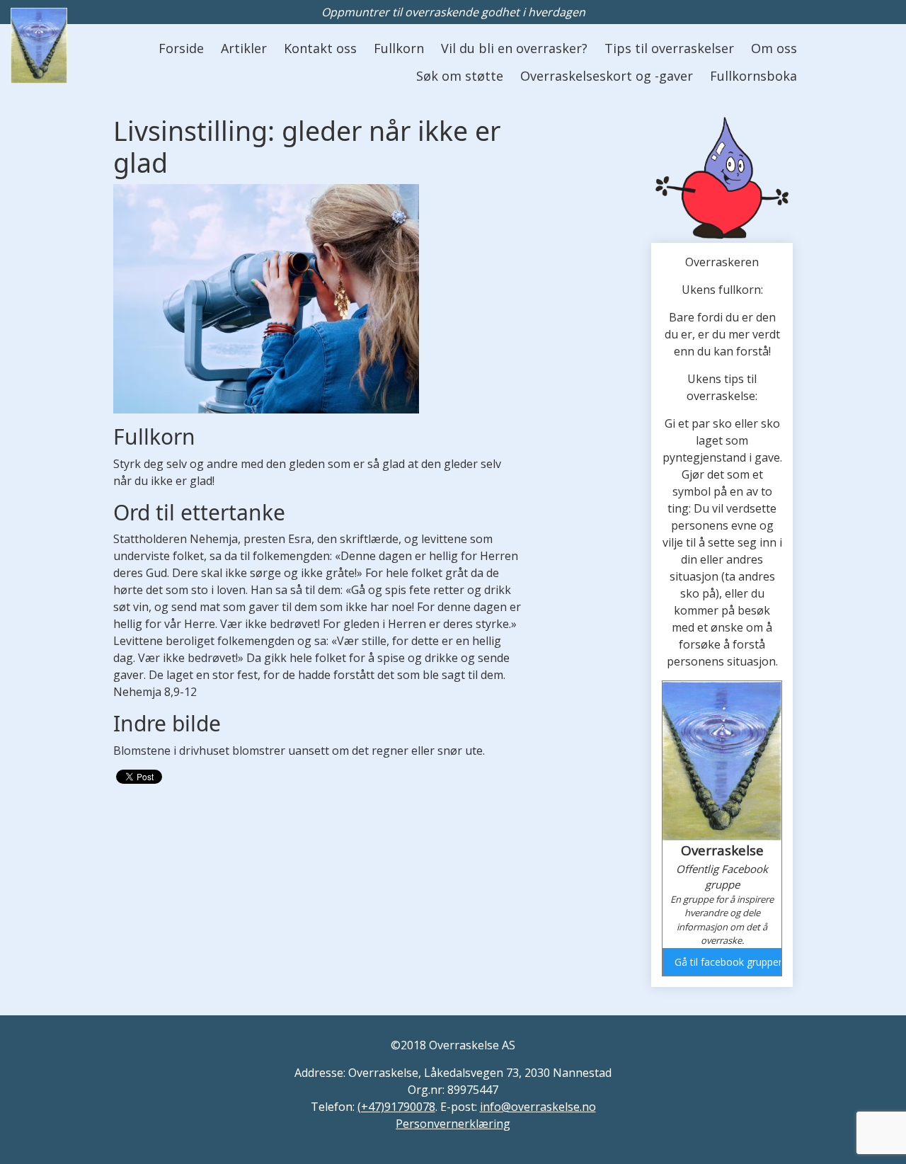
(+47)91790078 (396, 1106)
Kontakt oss (320, 48)
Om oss (774, 48)
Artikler (244, 48)
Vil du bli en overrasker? (514, 48)
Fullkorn (399, 48)
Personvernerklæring (453, 1123)
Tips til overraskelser (669, 48)
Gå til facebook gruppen (728, 962)
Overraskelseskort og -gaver (606, 75)
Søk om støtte (459, 75)
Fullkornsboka (753, 75)
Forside (181, 48)
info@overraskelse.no (538, 1106)
